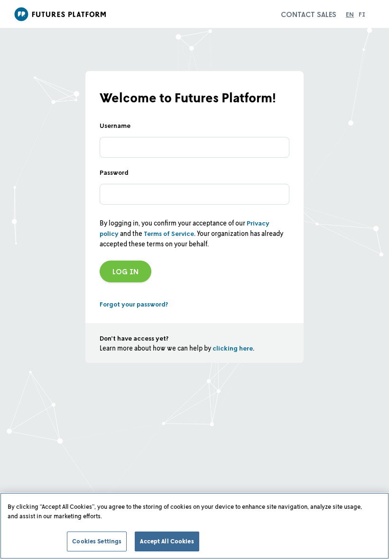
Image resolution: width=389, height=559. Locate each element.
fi (362, 14)
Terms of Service (169, 233)
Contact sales (308, 14)
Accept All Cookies (167, 541)
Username (115, 125)
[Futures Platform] (61, 14)
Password (114, 172)
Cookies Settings (96, 541)
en (350, 14)
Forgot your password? (134, 304)
